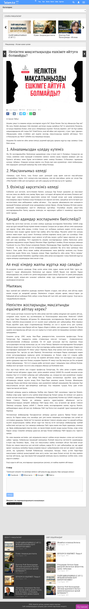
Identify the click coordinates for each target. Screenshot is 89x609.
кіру (49, 472)
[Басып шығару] (34, 113)
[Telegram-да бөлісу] (20, 113)
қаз (17, 1)
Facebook (14, 475)
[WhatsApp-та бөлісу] (30, 113)
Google (40, 475)
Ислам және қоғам (23, 44)
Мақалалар (9, 44)
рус (17, 3)
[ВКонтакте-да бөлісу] (14, 113)
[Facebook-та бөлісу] (7, 113)
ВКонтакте (28, 475)
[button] (82, 606)
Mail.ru (51, 475)
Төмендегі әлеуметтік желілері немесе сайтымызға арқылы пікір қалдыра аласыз (40, 472)
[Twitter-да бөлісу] (24, 113)
